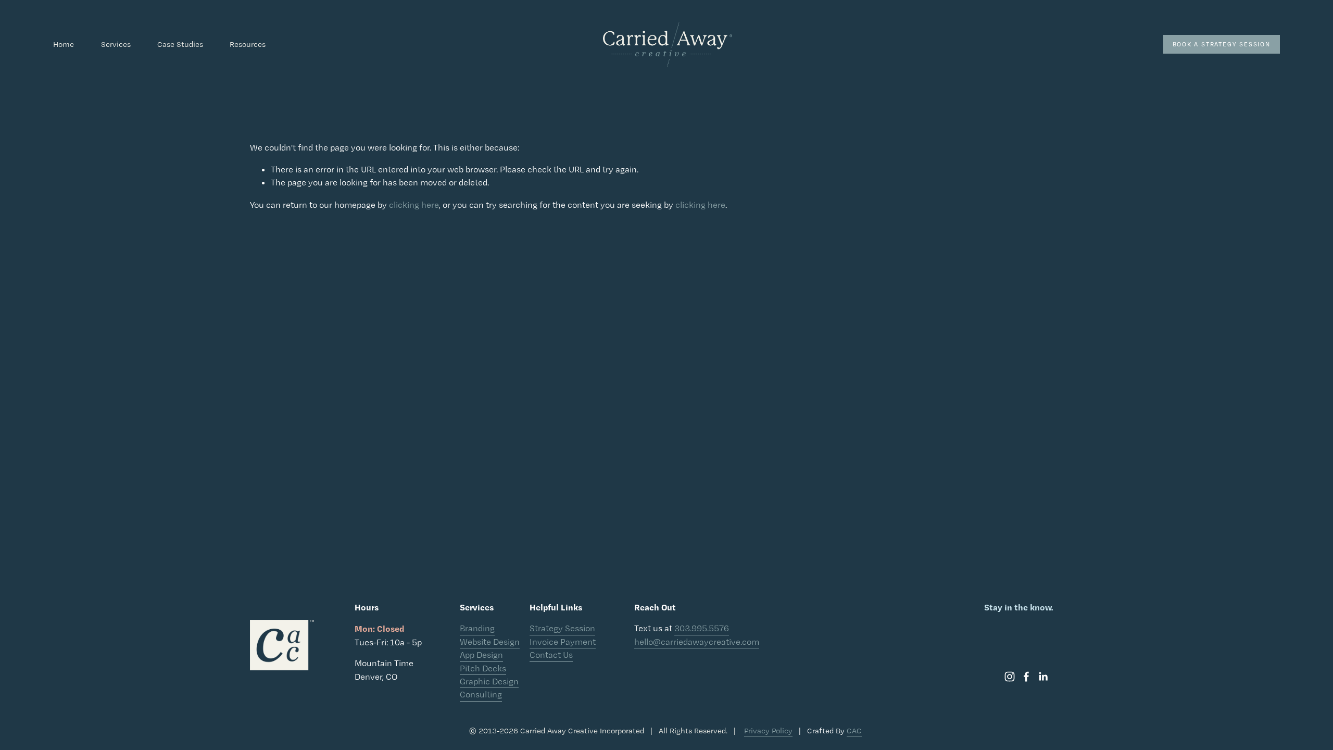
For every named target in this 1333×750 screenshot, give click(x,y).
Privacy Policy (768, 730)
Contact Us (551, 654)
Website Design (490, 641)
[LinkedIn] (1043, 676)
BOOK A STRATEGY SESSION (1222, 44)
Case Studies (180, 44)
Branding (477, 628)
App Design (481, 654)
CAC (854, 730)
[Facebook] (1026, 676)
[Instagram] (1009, 676)
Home (63, 44)
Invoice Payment (563, 641)
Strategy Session (562, 628)
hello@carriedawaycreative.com (696, 641)
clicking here (414, 204)
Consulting (481, 694)
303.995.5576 (701, 628)
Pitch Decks (483, 668)
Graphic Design (489, 681)
